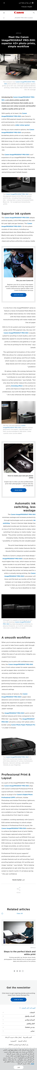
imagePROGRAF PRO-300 (12, 558)
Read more (18, 490)
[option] (18, 944)
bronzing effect (16, 386)
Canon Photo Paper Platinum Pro (23, 725)
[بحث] (33, 12)
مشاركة (18, 892)
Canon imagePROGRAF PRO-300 (17, 154)
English (30, 6)
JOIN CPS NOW (18, 294)
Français (24, 6)
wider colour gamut (22, 125)
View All (20, 913)
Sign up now (18, 999)
